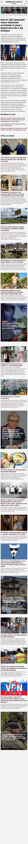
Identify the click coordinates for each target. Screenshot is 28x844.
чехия (2, 664)
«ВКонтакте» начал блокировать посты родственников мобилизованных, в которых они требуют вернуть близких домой (13, 563)
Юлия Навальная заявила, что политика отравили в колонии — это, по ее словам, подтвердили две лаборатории (13, 326)
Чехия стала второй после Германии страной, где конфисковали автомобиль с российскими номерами (14, 668)
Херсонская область (5, 155)
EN (26, 3)
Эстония (2, 225)
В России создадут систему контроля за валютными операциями (13, 470)
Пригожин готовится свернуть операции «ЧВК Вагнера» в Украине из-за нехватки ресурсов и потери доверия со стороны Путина (13, 119)
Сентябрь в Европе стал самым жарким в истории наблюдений (14, 636)
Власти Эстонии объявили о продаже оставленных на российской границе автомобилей (12, 228)
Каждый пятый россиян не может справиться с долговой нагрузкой (11, 364)
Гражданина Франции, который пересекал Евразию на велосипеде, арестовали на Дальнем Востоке (12, 292)
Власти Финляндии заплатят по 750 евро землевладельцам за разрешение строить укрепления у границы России (13, 737)
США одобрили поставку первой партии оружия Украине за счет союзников (13, 261)
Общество (5, 428)
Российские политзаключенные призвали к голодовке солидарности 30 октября (14, 533)
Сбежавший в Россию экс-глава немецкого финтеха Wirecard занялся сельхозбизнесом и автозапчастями (12, 194)
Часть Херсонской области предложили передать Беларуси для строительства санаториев (13, 159)
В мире (14, 3)
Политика (5, 321)
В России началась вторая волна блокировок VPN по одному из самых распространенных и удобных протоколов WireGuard (14, 699)
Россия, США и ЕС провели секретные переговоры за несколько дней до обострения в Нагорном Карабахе (14, 599)
